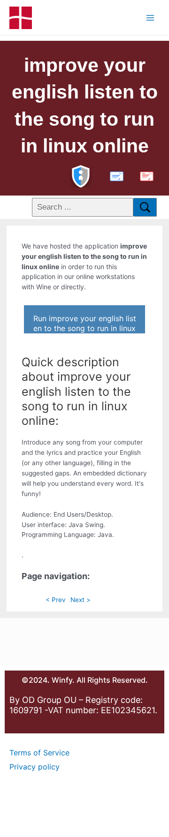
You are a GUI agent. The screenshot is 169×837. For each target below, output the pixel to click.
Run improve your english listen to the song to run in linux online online (84, 323)
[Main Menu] (150, 17)
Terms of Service (39, 752)
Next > (80, 599)
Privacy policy (34, 766)
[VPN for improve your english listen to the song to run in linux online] (81, 175)
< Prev (56, 599)
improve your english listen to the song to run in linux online (85, 105)
